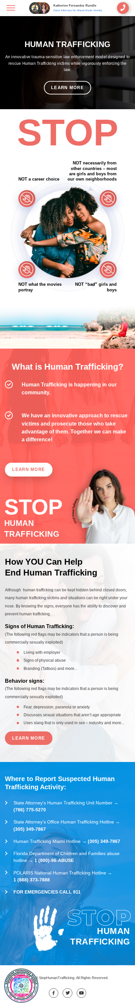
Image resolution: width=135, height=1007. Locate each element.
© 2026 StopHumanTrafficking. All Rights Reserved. (67, 978)
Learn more (67, 87)
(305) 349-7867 (29, 829)
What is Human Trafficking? (68, 367)
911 (77, 892)
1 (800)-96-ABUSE (54, 860)
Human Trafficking (67, 44)
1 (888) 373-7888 (31, 879)
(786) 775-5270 (29, 809)
